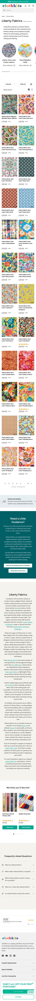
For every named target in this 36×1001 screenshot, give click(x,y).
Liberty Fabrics (10, 16)
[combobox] (18, 10)
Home (3, 16)
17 (28, 483)
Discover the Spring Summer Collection (18, 565)
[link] (18, 921)
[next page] (31, 483)
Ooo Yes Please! (18, 991)
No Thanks (18, 997)
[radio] (29, 90)
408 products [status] (7, 90)
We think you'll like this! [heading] (18, 787)
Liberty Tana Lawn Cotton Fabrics (9, 61)
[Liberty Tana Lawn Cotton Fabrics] (9, 50)
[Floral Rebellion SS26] (25, 50)
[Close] (33, 983)
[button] (29, 6)
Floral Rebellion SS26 (25, 61)
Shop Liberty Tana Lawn (18, 571)
